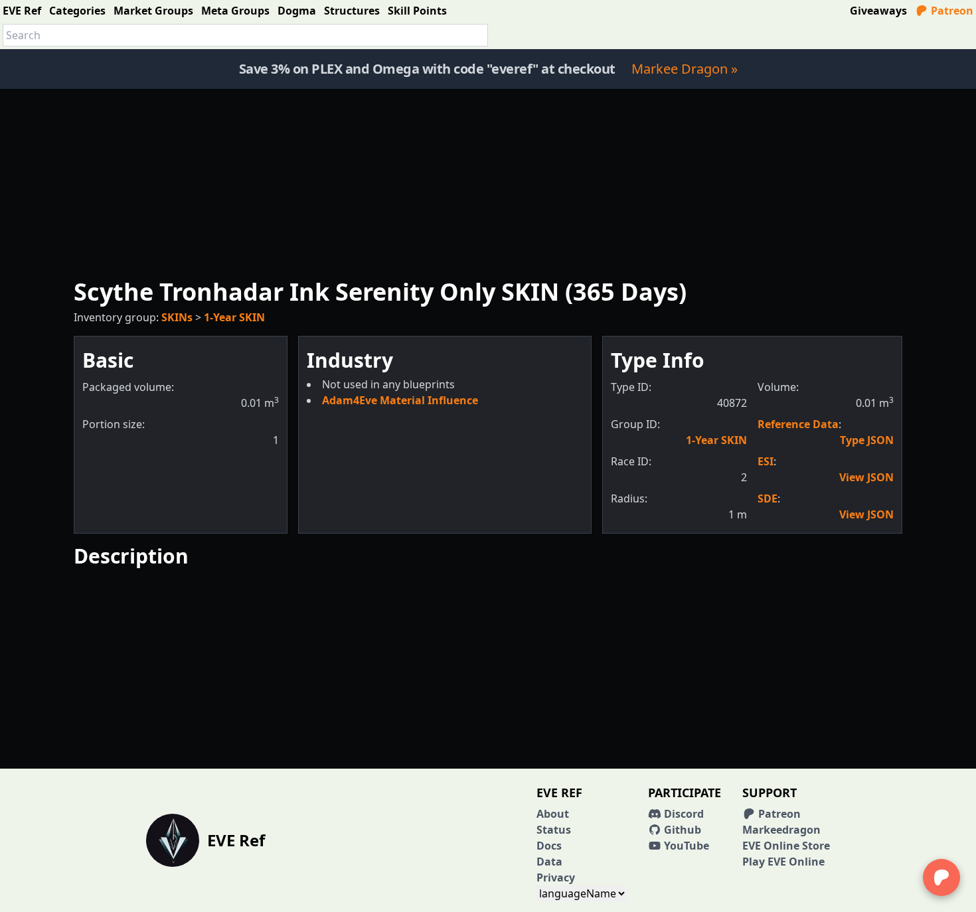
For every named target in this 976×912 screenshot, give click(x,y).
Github (681, 829)
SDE (767, 498)
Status (553, 829)
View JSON (866, 477)
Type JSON (867, 440)
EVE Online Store (786, 845)
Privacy (555, 877)
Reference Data (798, 424)
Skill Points (417, 10)
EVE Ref (22, 10)
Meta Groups (235, 10)
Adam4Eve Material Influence (400, 400)
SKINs (177, 317)
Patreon (950, 10)
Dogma (297, 10)
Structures (352, 10)
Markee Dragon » (684, 69)
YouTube (685, 845)
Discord (682, 813)
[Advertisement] (488, 182)
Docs (549, 845)
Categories (77, 10)
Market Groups (153, 10)
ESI (765, 461)
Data (549, 861)
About (552, 813)
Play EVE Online (783, 861)
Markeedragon (781, 829)
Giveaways (878, 10)
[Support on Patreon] (941, 877)
